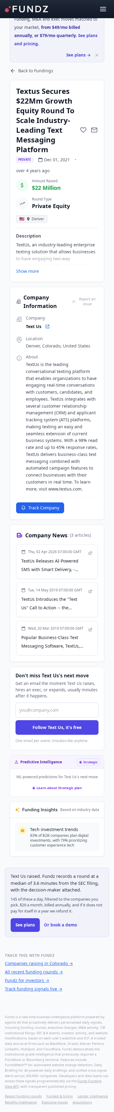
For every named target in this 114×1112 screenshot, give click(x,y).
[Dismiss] (97, 55)
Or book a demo (60, 925)
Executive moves (55, 1102)
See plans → (78, 55)
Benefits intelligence (21, 1102)
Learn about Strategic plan (59, 787)
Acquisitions (82, 1102)
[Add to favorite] (83, 130)
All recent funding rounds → (34, 972)
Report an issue (87, 301)
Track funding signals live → (33, 989)
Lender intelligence (93, 1096)
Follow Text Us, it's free (57, 727)
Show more (27, 271)
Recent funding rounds (23, 1096)
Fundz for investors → (27, 980)
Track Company (43, 508)
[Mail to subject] (94, 130)
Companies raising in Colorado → (39, 963)
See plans (25, 925)
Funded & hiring (60, 1096)
